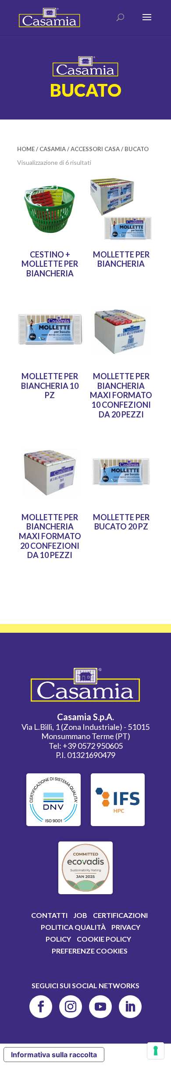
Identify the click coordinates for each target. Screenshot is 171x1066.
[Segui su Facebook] (40, 1006)
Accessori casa (95, 148)
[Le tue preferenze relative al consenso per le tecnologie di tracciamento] (155, 1050)
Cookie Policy (104, 939)
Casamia (52, 148)
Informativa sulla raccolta (54, 1054)
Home (26, 148)
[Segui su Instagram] (70, 1006)
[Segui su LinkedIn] (130, 1006)
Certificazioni (120, 915)
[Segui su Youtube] (100, 1006)
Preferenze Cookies (90, 950)
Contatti (49, 915)
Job (80, 915)
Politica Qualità (73, 927)
